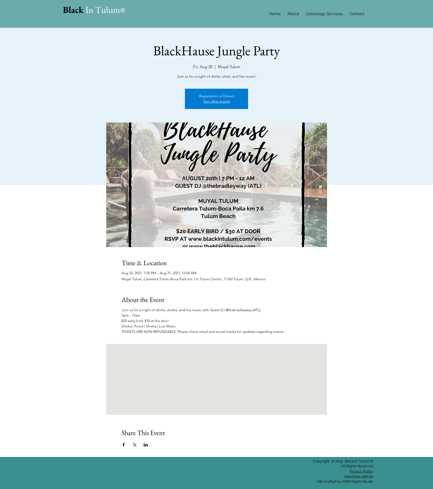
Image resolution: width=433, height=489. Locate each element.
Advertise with (356, 476)
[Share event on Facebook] (124, 445)
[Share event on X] (135, 445)
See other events (216, 101)
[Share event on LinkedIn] (146, 445)
